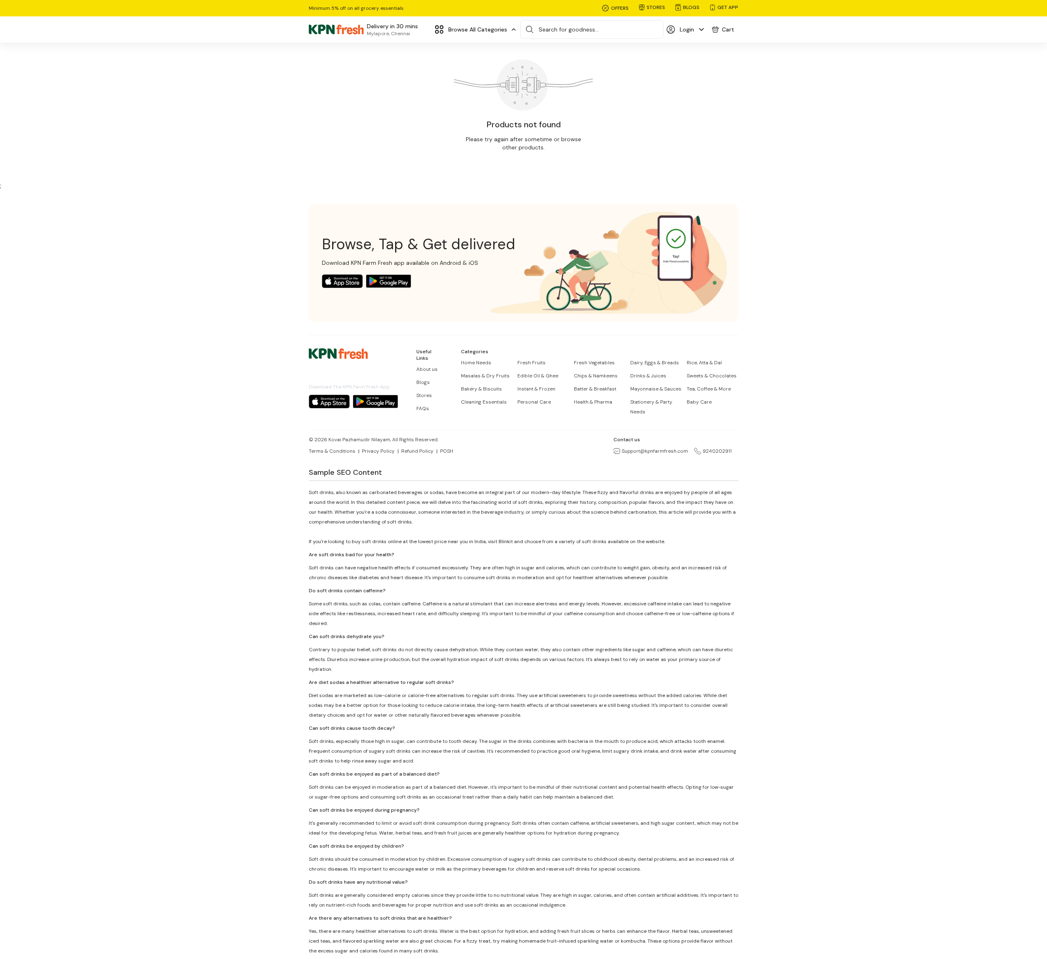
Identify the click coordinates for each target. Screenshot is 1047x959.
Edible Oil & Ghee (537, 375)
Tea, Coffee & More (709, 389)
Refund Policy (417, 451)
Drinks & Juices (648, 375)
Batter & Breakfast (595, 389)
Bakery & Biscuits (481, 389)
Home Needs (476, 362)
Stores (424, 395)
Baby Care (699, 402)
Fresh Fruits (531, 362)
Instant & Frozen (536, 389)
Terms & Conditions (332, 451)
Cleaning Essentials (484, 402)
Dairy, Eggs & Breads (654, 362)
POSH (446, 451)
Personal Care (534, 402)
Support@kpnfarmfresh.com (655, 451)
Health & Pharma (593, 402)
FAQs (422, 408)
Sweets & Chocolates (712, 375)
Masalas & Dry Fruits (485, 375)
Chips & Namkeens (596, 375)
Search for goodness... (569, 29)
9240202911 (717, 451)
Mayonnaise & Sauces (655, 389)
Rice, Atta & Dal (704, 362)
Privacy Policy (378, 451)
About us (427, 369)
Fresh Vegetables (594, 362)
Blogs (423, 382)
